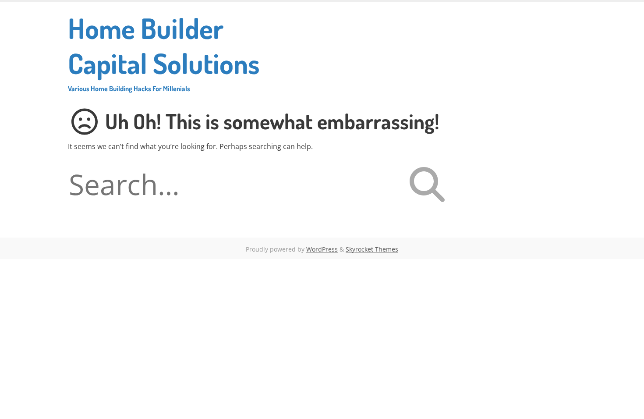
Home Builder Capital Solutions (164, 51)
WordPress (322, 249)
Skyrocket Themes (372, 249)
